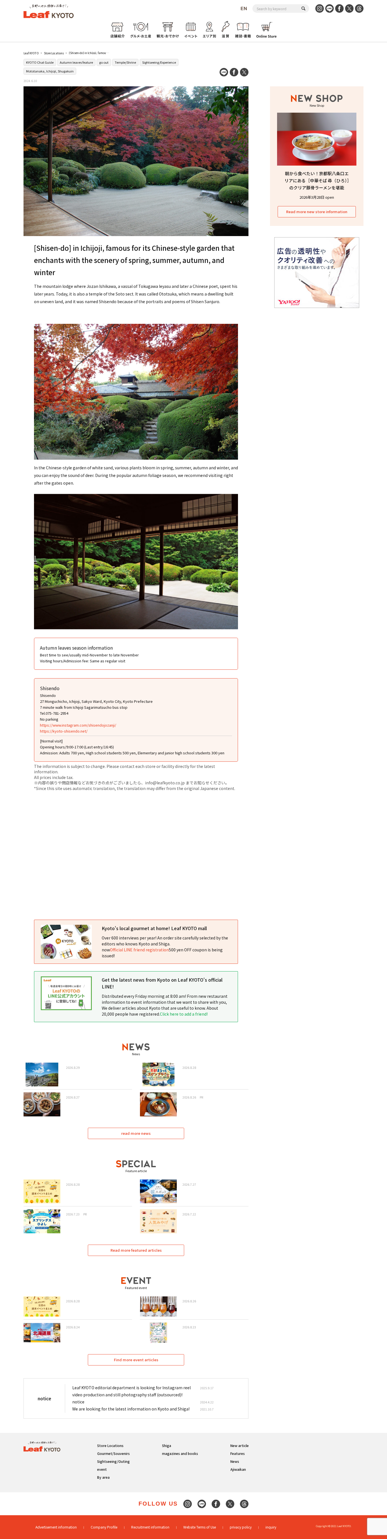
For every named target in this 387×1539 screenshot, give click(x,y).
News (234, 1461)
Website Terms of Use (199, 1527)
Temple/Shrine (125, 62)
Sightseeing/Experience (159, 62)
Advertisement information (56, 1527)
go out (104, 62)
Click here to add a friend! (184, 1014)
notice (78, 1402)
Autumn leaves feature (76, 62)
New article (239, 1445)
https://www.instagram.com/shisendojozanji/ (78, 725)
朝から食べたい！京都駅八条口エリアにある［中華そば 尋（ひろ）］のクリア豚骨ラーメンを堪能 (316, 180)
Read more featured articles (136, 1250)
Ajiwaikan (238, 1469)
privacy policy (241, 1527)
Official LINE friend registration (139, 949)
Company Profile (104, 1527)
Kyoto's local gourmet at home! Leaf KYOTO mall (154, 928)
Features (237, 1453)
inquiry (270, 1527)
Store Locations (54, 53)
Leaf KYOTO (31, 53)
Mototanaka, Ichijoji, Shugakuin (50, 71)
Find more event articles (136, 1359)
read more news (136, 1133)
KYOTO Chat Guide (40, 62)
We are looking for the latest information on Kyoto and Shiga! (131, 1409)
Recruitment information (150, 1527)
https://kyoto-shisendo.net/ (64, 731)
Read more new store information (316, 211)
